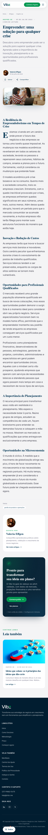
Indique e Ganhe (8, 775)
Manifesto (5, 758)
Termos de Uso (7, 766)
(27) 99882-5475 (8, 792)
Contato (5, 779)
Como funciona (7, 732)
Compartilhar (24, 79)
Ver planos (13, 606)
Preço (4, 741)
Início (4, 14)
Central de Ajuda (8, 762)
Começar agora (8, 745)
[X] (15, 807)
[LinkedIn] (4, 807)
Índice (10, 829)
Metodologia (6, 737)
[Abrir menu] (43, 5)
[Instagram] (9, 807)
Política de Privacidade (11, 771)
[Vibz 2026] (6, 4)
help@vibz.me (7, 795)
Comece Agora (32, 5)
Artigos (11, 14)
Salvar (10, 79)
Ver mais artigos (12, 547)
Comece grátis (15, 599)
